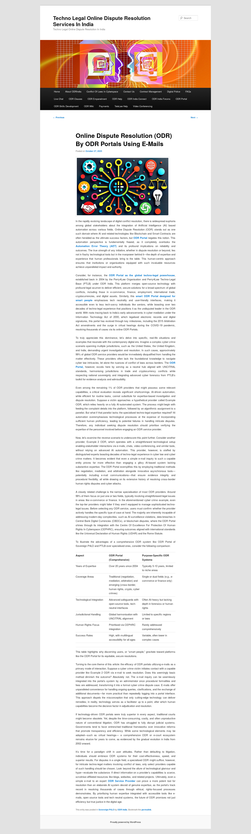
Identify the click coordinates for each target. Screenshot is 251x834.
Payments (104, 106)
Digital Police (173, 91)
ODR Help (117, 98)
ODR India (122, 809)
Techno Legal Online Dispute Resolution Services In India (101, 21)
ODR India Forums (161, 98)
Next (194, 117)
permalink (146, 809)
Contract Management (151, 91)
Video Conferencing (142, 106)
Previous (58, 117)
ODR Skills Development (66, 106)
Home (57, 91)
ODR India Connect (137, 98)
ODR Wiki (89, 106)
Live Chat (58, 98)
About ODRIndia (73, 91)
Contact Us (129, 91)
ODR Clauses (75, 98)
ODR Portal (181, 98)
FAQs (188, 91)
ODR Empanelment (97, 98)
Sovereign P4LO (106, 809)
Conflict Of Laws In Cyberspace (102, 91)
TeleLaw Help (121, 106)
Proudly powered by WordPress (125, 822)
